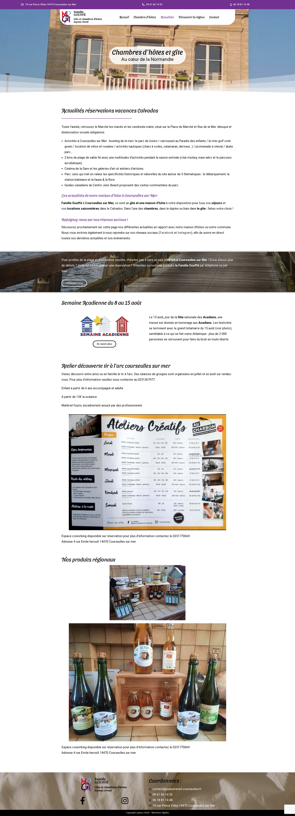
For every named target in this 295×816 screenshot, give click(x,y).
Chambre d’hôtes (145, 17)
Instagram (184, 233)
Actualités (167, 17)
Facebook (166, 233)
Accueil (124, 17)
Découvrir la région (192, 17)
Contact (214, 17)
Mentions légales (160, 812)
